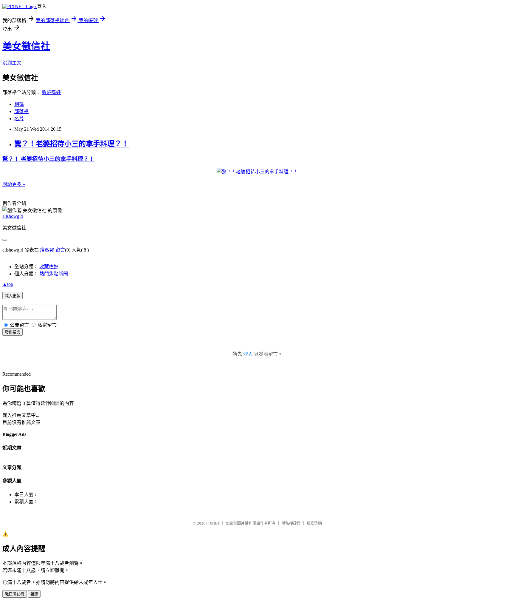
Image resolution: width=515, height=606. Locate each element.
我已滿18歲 (14, 594)
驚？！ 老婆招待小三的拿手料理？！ (48, 159)
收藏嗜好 (51, 92)
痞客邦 (47, 249)
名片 (19, 118)
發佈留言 (12, 332)
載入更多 (12, 296)
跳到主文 (11, 62)
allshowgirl (12, 216)
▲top (7, 284)
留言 (60, 249)
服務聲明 (314, 523)
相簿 (19, 104)
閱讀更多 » (13, 184)
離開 (34, 594)
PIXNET (213, 523)
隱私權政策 (291, 523)
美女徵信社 (26, 46)
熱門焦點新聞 (53, 273)
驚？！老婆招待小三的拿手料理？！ (71, 144)
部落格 (21, 111)
